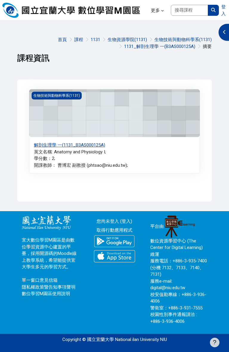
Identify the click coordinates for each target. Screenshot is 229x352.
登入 (223, 10)
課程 (78, 39)
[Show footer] (214, 342)
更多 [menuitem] (155, 10)
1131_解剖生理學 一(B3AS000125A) (159, 46)
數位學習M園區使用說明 (46, 293)
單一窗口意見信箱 (40, 280)
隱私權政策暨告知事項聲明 (48, 287)
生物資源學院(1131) (127, 39)
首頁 (62, 39)
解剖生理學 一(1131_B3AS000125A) (69, 145)
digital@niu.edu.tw (167, 287)
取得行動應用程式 (114, 230)
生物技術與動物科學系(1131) (183, 39)
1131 (95, 39)
